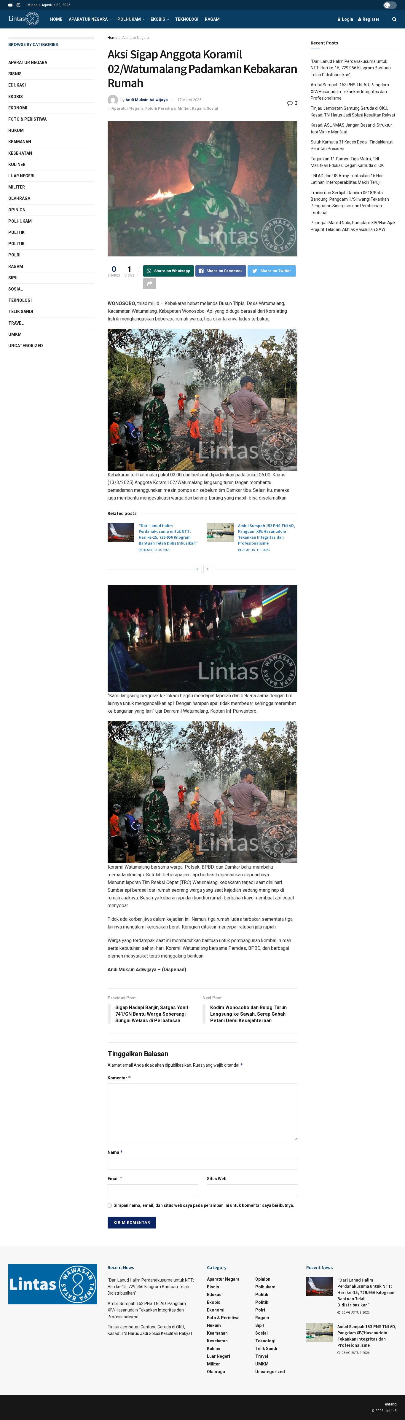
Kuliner (16, 164)
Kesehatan (20, 153)
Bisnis (15, 73)
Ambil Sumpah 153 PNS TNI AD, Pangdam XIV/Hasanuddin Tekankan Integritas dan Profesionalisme (266, 534)
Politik (16, 232)
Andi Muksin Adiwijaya (146, 100)
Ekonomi (17, 108)
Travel (16, 323)
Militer (184, 108)
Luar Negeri (21, 175)
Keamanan (19, 141)
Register (371, 19)
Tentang (390, 1404)
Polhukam (129, 19)
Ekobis (158, 19)
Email (115, 1178)
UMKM (15, 334)
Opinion (16, 210)
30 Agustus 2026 (155, 550)
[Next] (207, 569)
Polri (14, 255)
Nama (115, 1152)
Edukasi (17, 85)
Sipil (13, 277)
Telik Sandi (20, 311)
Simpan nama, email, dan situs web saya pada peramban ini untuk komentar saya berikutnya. (204, 1205)
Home (56, 19)
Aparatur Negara (88, 19)
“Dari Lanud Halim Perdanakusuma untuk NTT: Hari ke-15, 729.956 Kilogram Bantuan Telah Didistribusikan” (168, 534)
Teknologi (186, 19)
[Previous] (197, 569)
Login (347, 19)
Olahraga (19, 198)
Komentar (119, 1078)
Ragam (212, 19)
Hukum (16, 130)
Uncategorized (25, 345)
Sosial (212, 108)
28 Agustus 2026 (255, 550)
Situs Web (216, 1178)
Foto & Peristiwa (160, 108)
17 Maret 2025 (189, 100)
